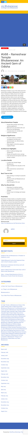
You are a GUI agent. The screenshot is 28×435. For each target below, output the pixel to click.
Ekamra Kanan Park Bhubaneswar (9, 319)
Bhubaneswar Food (12, 308)
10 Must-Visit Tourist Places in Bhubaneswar (11, 286)
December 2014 (5, 402)
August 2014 (4, 411)
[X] (4, 87)
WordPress (12, 432)
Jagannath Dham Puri (18, 322)
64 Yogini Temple (5, 305)
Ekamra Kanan (4, 317)
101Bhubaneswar (14, 305)
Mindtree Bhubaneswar (6, 324)
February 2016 (4, 374)
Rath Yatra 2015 (5, 330)
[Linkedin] (6, 87)
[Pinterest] (8, 87)
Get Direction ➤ (7, 117)
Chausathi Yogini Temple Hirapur (9, 312)
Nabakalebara (4, 325)
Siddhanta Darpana (19, 333)
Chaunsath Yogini (5, 311)
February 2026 (4, 352)
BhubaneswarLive (5, 292)
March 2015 (4, 392)
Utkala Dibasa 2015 (12, 338)
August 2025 (4, 371)
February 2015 (4, 395)
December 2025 (5, 358)
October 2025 (4, 364)
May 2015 (3, 386)
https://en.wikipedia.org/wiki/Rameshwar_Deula (13, 223)
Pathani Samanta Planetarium (15, 327)
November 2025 (5, 361)
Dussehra (3, 316)
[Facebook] (2, 87)
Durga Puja (8, 314)
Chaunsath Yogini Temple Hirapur (17, 311)
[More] (12, 87)
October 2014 (4, 408)
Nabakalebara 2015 (12, 325)
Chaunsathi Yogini (21, 309)
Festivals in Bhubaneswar (11, 320)
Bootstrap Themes (20, 432)
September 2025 (5, 367)
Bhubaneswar (4, 308)
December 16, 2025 (13, 71)
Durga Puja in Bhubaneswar (17, 314)
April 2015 (3, 389)
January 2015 (4, 398)
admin (6, 71)
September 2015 (5, 383)
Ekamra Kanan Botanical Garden (16, 317)
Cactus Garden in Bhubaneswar (8, 309)
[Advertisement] (14, 28)
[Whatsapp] (10, 87)
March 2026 (4, 349)
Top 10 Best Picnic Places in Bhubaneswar (11, 295)
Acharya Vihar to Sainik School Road (13, 306)
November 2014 (5, 405)
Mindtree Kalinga (17, 324)
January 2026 (4, 355)
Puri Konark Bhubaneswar (21, 328)
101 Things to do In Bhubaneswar (9, 289)
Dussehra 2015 (9, 316)
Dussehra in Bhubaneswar (19, 316)
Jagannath (10, 322)
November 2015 (5, 377)
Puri (13, 328)
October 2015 (4, 380)
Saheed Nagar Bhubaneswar (15, 332)
